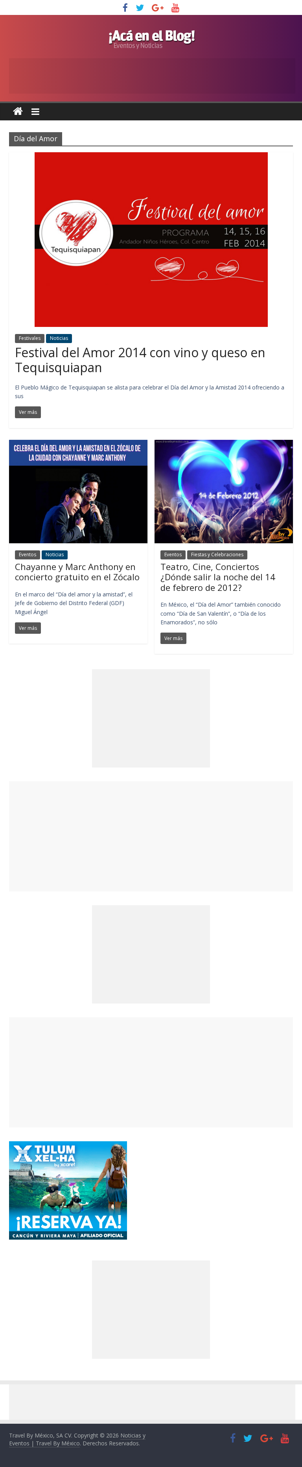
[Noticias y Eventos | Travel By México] (18, 111)
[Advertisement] (151, 836)
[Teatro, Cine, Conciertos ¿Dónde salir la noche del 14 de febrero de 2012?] (224, 444)
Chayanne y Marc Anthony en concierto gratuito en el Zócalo (77, 572)
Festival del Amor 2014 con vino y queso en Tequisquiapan (140, 360)
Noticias (59, 338)
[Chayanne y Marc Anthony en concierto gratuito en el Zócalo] (78, 444)
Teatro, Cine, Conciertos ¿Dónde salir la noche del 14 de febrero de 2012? (217, 577)
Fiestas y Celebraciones (217, 554)
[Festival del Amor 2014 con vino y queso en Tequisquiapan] (151, 157)
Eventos (27, 554)
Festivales (30, 338)
